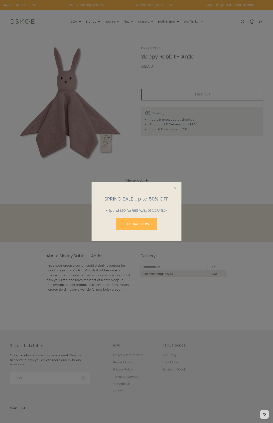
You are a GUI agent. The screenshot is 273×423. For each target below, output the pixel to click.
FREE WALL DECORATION (149, 210)
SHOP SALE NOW (136, 224)
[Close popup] (175, 188)
